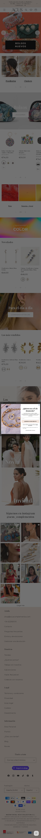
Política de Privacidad (28, 430)
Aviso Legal (33, 430)
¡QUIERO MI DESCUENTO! (30, 421)
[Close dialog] (39, 405)
